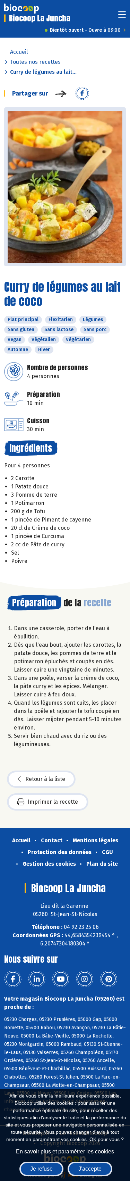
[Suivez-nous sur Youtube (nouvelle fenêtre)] (60, 979)
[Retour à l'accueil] (21, 8)
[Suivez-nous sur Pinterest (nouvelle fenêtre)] (108, 979)
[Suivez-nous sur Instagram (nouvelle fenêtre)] (84, 979)
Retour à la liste (45, 779)
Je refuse (41, 1169)
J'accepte (90, 1169)
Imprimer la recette (53, 801)
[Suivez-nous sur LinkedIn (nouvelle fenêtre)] (36, 979)
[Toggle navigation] (122, 16)
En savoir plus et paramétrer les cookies (65, 1151)
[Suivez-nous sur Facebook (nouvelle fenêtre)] (12, 979)
